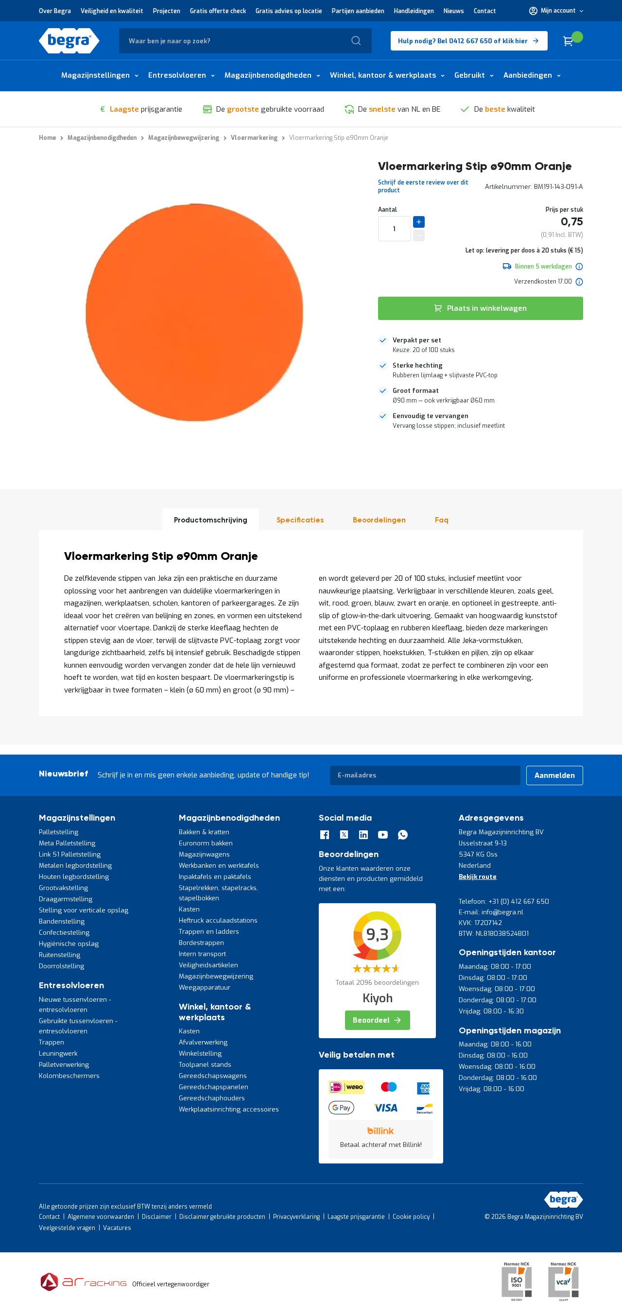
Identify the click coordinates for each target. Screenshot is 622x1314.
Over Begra (55, 11)
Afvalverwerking (203, 1042)
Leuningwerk (58, 1053)
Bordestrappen (201, 943)
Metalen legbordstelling (75, 865)
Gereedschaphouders (212, 1098)
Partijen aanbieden (358, 11)
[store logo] (69, 40)
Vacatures (117, 1228)
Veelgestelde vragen (67, 1228)
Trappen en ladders (209, 931)
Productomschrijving (210, 520)
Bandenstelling (62, 921)
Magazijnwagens (204, 854)
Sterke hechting (418, 365)
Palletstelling (58, 832)
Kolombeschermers (69, 1076)
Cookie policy (411, 1216)
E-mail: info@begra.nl (491, 912)
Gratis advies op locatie (289, 11)
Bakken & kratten (204, 832)
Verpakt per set (417, 340)
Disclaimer (157, 1216)
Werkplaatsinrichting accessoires (229, 1109)
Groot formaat (416, 391)
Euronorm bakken (206, 843)
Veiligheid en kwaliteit (112, 11)
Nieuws (454, 11)
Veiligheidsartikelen (208, 965)
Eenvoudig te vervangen (430, 416)
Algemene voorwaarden (101, 1216)
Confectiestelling (64, 932)
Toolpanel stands (205, 1065)
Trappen (51, 1042)
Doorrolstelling (61, 966)
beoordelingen (379, 520)
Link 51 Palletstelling (70, 854)
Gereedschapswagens (213, 1076)
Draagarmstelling (65, 899)
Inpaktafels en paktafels (215, 877)
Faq (442, 520)
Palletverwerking (64, 1065)
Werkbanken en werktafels (219, 865)
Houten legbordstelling (74, 877)
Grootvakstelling (63, 888)
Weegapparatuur (204, 987)
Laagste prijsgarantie (356, 1216)
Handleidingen (414, 11)
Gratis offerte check (218, 11)
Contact (485, 11)
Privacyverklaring (296, 1216)
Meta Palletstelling (67, 843)
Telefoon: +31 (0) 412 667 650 (504, 901)
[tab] (480, 345)
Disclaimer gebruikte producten (222, 1216)
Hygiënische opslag (69, 944)
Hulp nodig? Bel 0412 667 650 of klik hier (463, 41)
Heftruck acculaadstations (218, 920)
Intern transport (202, 954)
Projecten (166, 11)
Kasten (189, 909)
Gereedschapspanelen (213, 1087)
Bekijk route (478, 877)
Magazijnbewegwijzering (216, 976)
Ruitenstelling (59, 955)
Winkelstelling (200, 1053)
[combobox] (245, 40)
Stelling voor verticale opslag (83, 910)
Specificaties (300, 520)
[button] (556, 10)
